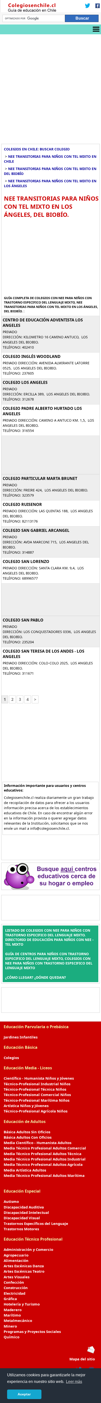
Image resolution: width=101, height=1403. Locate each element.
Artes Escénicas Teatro (24, 1271)
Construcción (16, 1287)
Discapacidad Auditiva (24, 1207)
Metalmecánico (18, 1320)
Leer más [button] (74, 1381)
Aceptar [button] (24, 1394)
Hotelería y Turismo (22, 1304)
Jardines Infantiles (21, 1037)
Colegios (11, 1057)
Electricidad (14, 1293)
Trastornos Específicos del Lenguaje (36, 1223)
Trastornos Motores (21, 1228)
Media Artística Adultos (25, 1170)
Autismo (11, 1201)
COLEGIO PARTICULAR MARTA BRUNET (40, 478)
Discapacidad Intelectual (26, 1212)
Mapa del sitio (82, 1358)
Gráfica (10, 1298)
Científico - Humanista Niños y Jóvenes (39, 1078)
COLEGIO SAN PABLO (23, 620)
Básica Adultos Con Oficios (27, 1137)
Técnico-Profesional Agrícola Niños (35, 1111)
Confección (14, 1282)
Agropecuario (16, 1255)
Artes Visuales (16, 1276)
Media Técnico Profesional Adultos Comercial (45, 1148)
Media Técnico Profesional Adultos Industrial (45, 1159)
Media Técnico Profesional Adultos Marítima (44, 1175)
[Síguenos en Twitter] (87, 6)
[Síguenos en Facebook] (96, 6)
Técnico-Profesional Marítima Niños (36, 1100)
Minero (10, 1326)
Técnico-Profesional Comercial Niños (37, 1094)
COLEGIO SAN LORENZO (26, 561)
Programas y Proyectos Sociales (32, 1331)
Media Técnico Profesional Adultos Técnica (42, 1153)
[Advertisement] (50, 87)
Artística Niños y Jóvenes (26, 1105)
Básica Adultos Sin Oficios (27, 1131)
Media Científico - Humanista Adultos (37, 1142)
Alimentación (16, 1260)
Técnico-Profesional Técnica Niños (35, 1089)
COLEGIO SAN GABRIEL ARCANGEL (36, 530)
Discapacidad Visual (22, 1217)
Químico (11, 1336)
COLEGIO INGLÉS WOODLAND (32, 356)
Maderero (13, 1309)
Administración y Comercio (28, 1249)
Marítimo (12, 1315)
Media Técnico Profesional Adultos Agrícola (43, 1164)
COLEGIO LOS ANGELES (25, 382)
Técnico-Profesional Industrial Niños (37, 1083)
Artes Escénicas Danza (24, 1265)
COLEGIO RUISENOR (22, 504)
